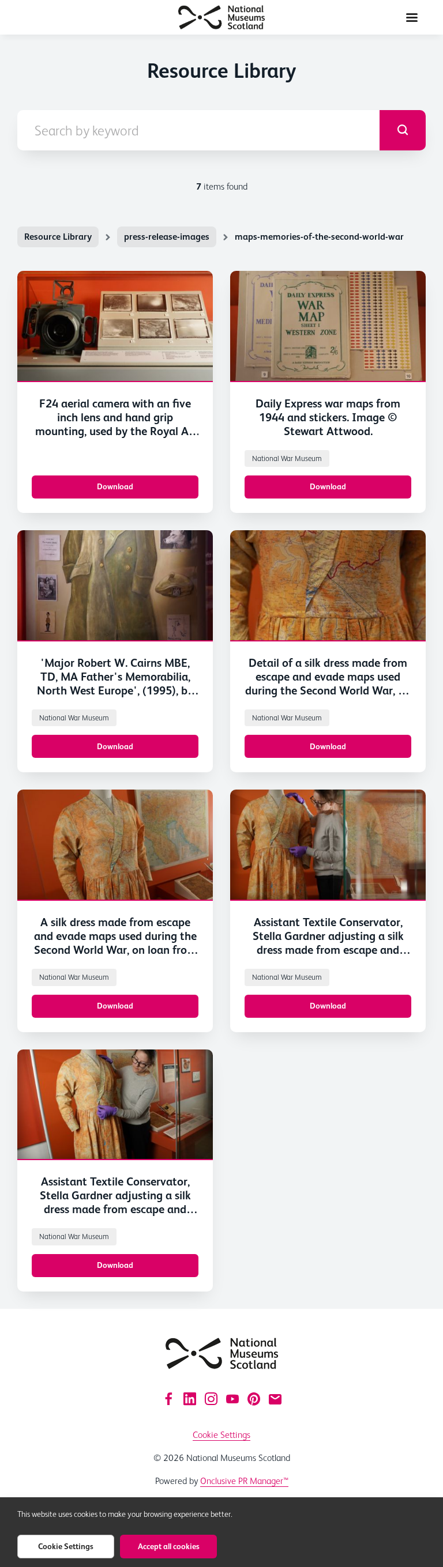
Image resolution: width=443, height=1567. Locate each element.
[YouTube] (232, 1398)
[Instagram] (211, 1398)
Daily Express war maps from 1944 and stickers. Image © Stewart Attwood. (328, 417)
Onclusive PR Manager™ (244, 1480)
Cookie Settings (221, 1434)
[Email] (275, 1398)
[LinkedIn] (189, 1398)
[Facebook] (168, 1398)
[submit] (403, 130)
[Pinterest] (253, 1398)
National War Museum (287, 458)
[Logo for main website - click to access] (222, 1353)
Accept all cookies (169, 1546)
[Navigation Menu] (412, 17)
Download (115, 486)
